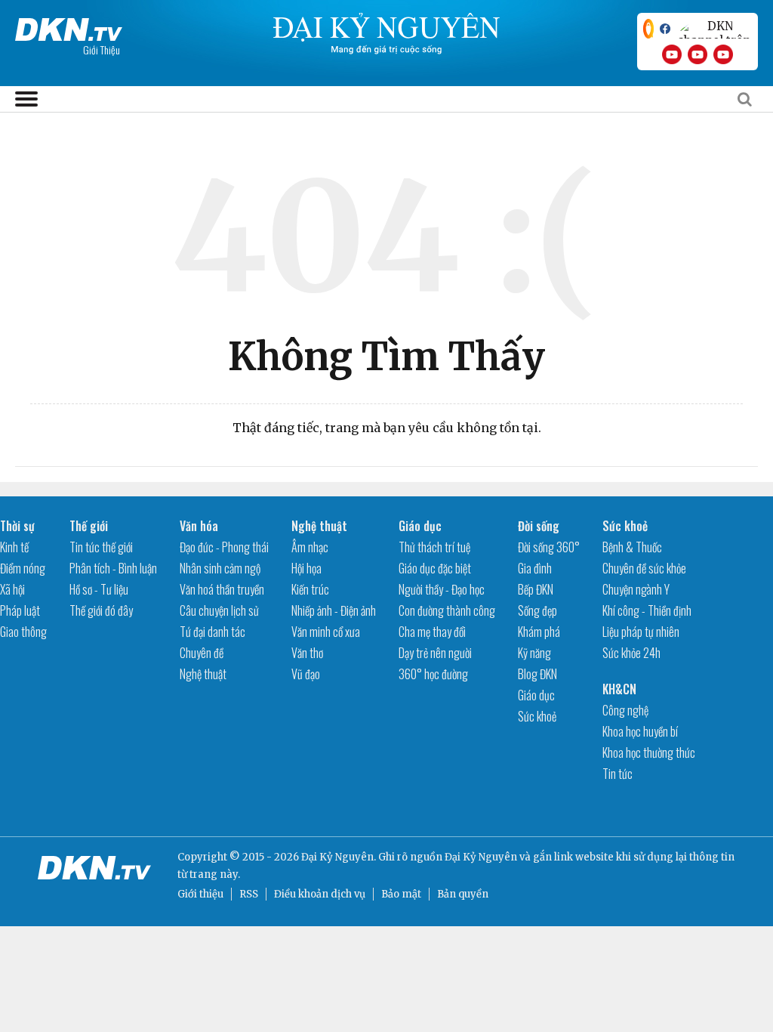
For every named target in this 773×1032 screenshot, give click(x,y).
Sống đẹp (537, 610)
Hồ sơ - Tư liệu (98, 589)
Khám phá (539, 632)
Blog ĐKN (537, 674)
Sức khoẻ (537, 716)
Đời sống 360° (549, 547)
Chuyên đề (201, 653)
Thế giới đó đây (101, 610)
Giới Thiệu (101, 49)
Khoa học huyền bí (640, 731)
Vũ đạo (305, 674)
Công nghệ (625, 710)
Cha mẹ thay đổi (432, 632)
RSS (248, 894)
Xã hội (12, 589)
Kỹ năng (534, 653)
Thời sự (17, 526)
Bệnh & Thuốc (632, 547)
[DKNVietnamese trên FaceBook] (665, 29)
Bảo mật (401, 894)
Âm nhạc (309, 547)
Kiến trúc (310, 589)
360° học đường (433, 674)
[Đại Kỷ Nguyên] (68, 26)
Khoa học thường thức (648, 752)
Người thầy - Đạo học (442, 589)
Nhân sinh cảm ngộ (220, 568)
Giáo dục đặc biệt (435, 568)
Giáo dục (420, 526)
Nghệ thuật (203, 674)
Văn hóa (199, 526)
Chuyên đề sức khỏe (644, 568)
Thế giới (88, 526)
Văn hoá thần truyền (222, 589)
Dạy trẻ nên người (435, 653)
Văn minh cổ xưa (325, 632)
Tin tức (617, 774)
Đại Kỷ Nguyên (481, 857)
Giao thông (23, 632)
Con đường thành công (447, 610)
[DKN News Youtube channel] (672, 54)
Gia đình (535, 568)
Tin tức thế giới (101, 547)
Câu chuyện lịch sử (219, 610)
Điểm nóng (22, 568)
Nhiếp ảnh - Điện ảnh (333, 610)
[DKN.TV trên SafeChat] (648, 29)
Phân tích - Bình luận (113, 568)
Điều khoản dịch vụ (319, 894)
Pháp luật (20, 610)
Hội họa (306, 568)
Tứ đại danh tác (212, 632)
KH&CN (619, 689)
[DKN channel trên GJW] (714, 29)
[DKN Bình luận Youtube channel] (697, 54)
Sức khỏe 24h (631, 653)
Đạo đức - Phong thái (224, 547)
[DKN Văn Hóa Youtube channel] (723, 54)
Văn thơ (307, 653)
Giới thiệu (200, 894)
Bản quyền (462, 894)
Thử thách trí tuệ (434, 547)
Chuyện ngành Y (636, 589)
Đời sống (538, 526)
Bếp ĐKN (535, 589)
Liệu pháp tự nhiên (640, 632)
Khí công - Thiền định (646, 610)
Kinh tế (14, 547)
